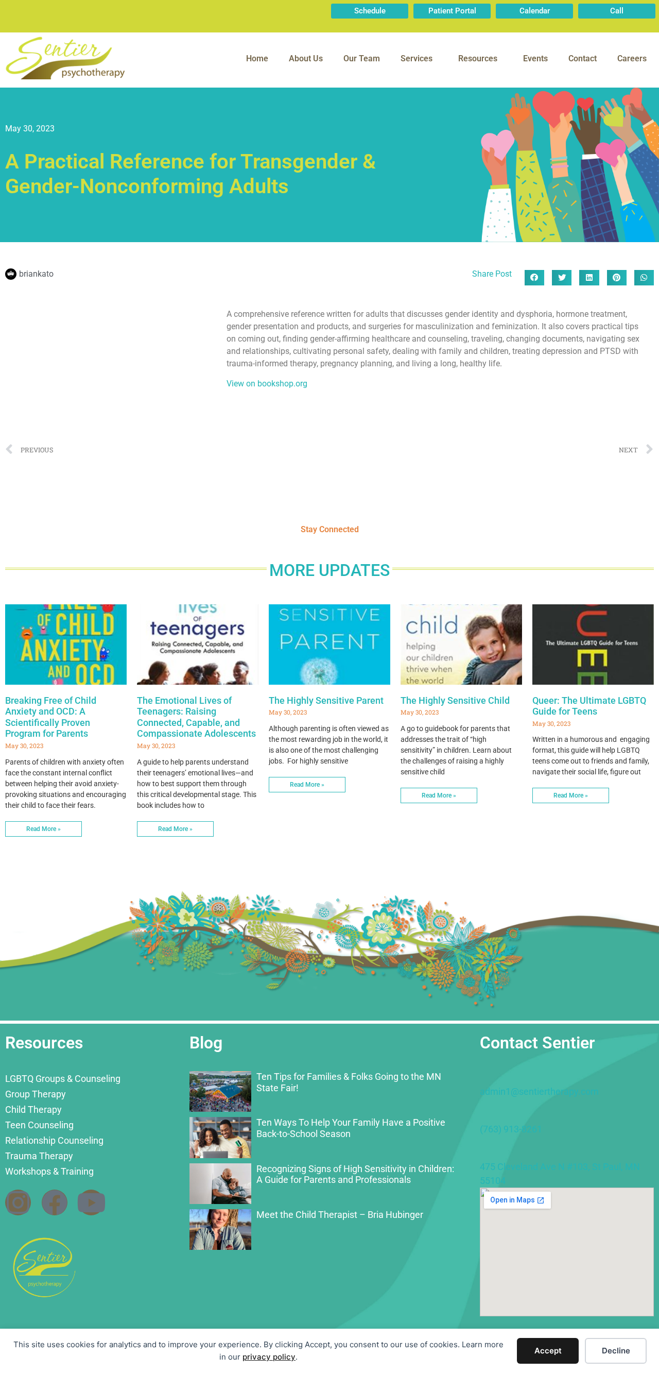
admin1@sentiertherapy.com (539, 1091)
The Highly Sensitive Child (455, 700)
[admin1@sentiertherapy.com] (485, 1076)
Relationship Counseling (54, 1140)
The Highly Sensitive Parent (326, 700)
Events (535, 58)
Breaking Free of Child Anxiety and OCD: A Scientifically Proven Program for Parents (50, 717)
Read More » (43, 829)
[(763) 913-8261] (485, 1114)
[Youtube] (91, 1202)
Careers (632, 58)
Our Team (361, 58)
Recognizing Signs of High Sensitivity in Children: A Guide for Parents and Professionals (355, 1174)
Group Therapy (35, 1094)
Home (257, 58)
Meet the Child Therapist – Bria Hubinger (339, 1214)
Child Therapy (33, 1109)
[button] (534, 278)
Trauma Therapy (39, 1155)
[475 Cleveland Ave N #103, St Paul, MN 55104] (485, 1151)
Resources (477, 58)
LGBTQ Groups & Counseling (62, 1078)
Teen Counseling (39, 1125)
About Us (306, 58)
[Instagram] (18, 1202)
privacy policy (269, 1357)
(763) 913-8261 (511, 1129)
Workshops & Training (49, 1171)
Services (416, 58)
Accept (548, 1350)
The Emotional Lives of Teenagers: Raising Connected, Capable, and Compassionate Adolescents (196, 717)
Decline (616, 1350)
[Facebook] (54, 1202)
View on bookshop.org (267, 383)
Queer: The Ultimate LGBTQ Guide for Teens (589, 706)
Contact (582, 58)
